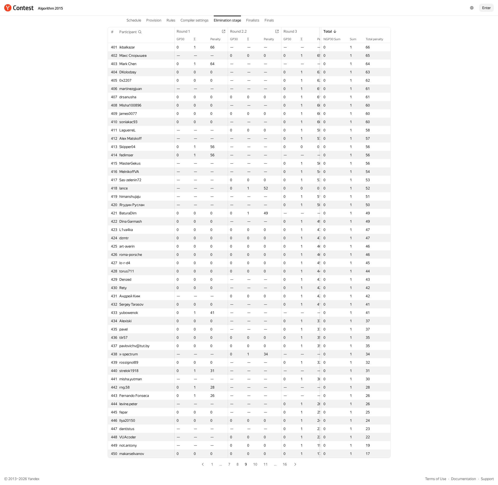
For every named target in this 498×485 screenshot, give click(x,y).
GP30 (180, 39)
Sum (353, 39)
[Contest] (19, 7)
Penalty (215, 39)
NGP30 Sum (332, 39)
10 (255, 464)
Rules (171, 20)
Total (327, 31)
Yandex (33, 479)
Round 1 (183, 31)
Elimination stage (227, 20)
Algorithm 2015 (50, 8)
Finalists (252, 20)
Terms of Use (435, 479)
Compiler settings (195, 20)
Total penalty (374, 39)
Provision (153, 20)
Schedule (134, 20)
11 (266, 464)
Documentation (463, 479)
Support (487, 479)
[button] (130, 32)
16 (285, 464)
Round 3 (290, 31)
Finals (269, 20)
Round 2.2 (238, 31)
